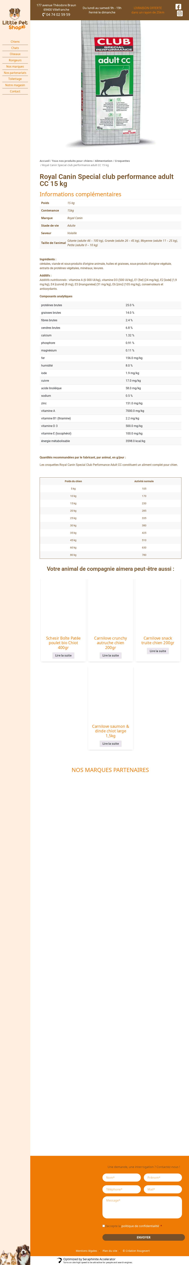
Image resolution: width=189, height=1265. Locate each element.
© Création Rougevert (136, 1250)
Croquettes (122, 161)
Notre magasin (15, 85)
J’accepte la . (134, 1226)
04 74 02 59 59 (57, 14)
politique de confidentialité (140, 1226)
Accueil (44, 161)
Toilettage (15, 79)
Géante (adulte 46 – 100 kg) (85, 241)
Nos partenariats (15, 73)
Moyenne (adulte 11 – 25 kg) (159, 241)
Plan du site (110, 1250)
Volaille (72, 233)
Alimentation (103, 161)
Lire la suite (63, 655)
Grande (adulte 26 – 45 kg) (122, 241)
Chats (15, 48)
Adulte (71, 226)
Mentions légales (86, 1250)
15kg (70, 210)
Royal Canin (75, 218)
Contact (15, 91)
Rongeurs (15, 60)
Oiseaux (15, 54)
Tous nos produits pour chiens (72, 161)
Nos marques (15, 66)
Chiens (15, 42)
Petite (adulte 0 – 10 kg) (82, 245)
